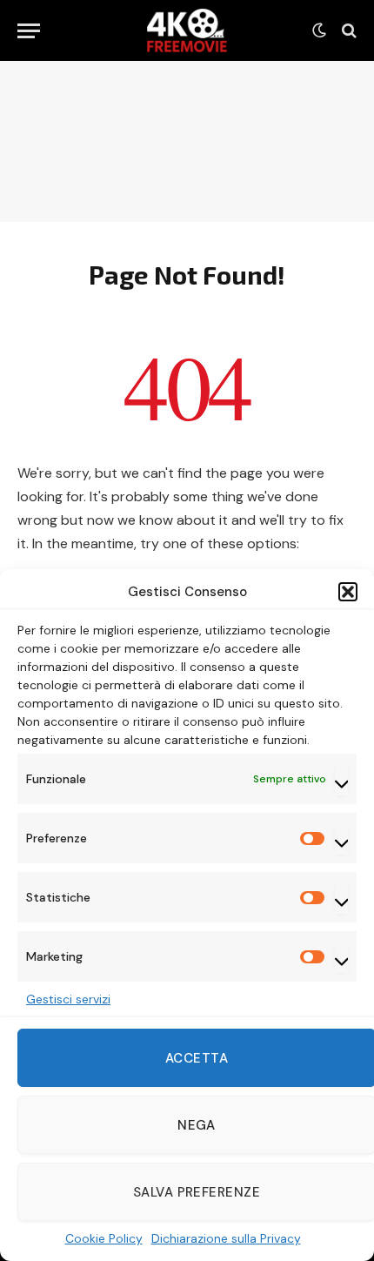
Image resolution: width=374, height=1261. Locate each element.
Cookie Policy (104, 1238)
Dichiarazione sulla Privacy (226, 1238)
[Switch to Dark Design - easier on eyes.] (319, 30)
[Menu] (28, 30)
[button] (348, 591)
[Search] (347, 30)
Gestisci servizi (68, 999)
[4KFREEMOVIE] (187, 30)
